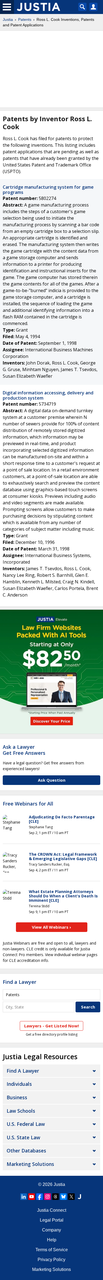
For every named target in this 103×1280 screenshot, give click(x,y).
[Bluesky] (63, 1196)
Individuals (19, 1084)
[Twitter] (71, 1196)
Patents (24, 19)
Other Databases (26, 1150)
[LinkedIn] (23, 1196)
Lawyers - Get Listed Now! (51, 1025)
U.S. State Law (23, 1137)
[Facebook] (39, 1196)
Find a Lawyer (19, 982)
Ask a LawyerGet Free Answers (24, 750)
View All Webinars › (51, 927)
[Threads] (55, 1196)
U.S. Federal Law (26, 1124)
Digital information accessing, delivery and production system (48, 395)
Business (17, 1097)
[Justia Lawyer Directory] (79, 1196)
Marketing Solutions (30, 1164)
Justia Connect (51, 1210)
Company (51, 1230)
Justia (8, 19)
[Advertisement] (51, 69)
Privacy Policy (51, 1259)
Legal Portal (51, 1220)
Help (51, 1239)
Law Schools (21, 1110)
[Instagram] (47, 1196)
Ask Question (51, 780)
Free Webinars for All (28, 804)
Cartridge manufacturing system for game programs (48, 189)
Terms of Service (51, 1249)
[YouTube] (31, 1196)
